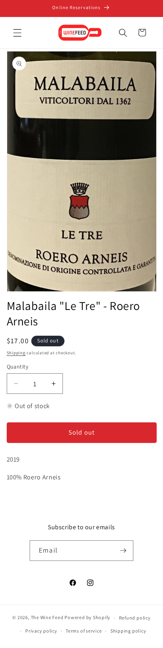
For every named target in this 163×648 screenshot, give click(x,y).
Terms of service (84, 631)
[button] (17, 32)
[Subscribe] (123, 550)
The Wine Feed (47, 618)
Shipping (16, 352)
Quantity (18, 366)
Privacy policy (41, 631)
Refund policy (135, 618)
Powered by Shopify (87, 618)
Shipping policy (128, 631)
